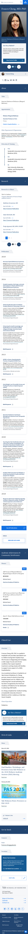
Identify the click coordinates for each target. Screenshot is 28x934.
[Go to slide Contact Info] (9, 67)
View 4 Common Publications (11, 209)
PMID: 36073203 (11, 395)
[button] (8, 46)
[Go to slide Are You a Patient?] (13, 67)
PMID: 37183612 (6, 367)
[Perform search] (21, 2)
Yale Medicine (9, 136)
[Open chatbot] (25, 931)
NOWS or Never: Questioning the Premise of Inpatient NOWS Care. (12, 360)
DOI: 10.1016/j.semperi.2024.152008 (11, 295)
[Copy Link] (25, 88)
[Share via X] (3, 80)
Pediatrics (22, 135)
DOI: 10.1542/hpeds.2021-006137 (10, 396)
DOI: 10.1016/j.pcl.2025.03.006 (15, 268)
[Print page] (16, 80)
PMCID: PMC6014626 (8, 511)
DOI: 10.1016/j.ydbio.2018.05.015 (9, 512)
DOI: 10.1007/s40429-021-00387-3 (16, 426)
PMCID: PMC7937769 (13, 457)
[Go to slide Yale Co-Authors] (13, 244)
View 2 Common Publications (11, 220)
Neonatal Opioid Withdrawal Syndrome (13, 261)
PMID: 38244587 (7, 341)
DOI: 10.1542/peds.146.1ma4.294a (14, 487)
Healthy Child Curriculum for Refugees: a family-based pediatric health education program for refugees (14, 474)
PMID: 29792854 (19, 510)
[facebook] (8, 908)
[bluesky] (4, 908)
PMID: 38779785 (7, 314)
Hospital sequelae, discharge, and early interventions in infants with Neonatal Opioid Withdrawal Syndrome (13, 286)
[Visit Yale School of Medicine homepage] (14, 888)
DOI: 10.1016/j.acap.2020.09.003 (12, 458)
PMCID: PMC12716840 (16, 314)
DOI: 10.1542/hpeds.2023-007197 (13, 368)
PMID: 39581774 (21, 294)
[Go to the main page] (8, 2)
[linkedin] (15, 908)
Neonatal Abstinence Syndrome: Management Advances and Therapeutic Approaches (14, 416)
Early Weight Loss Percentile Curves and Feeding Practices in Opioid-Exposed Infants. (14, 386)
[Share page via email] (13, 80)
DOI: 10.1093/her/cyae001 (17, 341)
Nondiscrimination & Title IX (18, 918)
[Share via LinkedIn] (8, 80)
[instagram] (11, 908)
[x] (22, 908)
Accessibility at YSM (6, 917)
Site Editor (16, 915)
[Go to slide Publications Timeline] (9, 244)
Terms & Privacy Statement (17, 921)
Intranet (4, 915)
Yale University (5, 925)
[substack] (19, 908)
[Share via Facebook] (5, 80)
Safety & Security (6, 921)
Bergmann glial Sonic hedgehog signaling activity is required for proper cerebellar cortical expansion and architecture (14, 500)
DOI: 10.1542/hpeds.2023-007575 (13, 315)
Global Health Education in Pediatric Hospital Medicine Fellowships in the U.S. (14, 305)
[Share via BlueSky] (11, 80)
